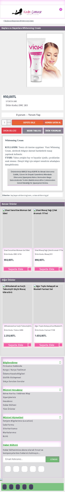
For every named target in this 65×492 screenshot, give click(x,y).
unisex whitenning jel (40, 195)
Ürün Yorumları (53, 130)
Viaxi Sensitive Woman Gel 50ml (17, 250)
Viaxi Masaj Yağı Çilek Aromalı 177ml (49, 250)
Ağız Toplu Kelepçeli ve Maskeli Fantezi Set (49, 326)
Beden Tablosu (34, 130)
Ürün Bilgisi (9, 130)
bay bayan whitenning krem (21, 195)
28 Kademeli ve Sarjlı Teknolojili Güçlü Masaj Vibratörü (18, 326)
